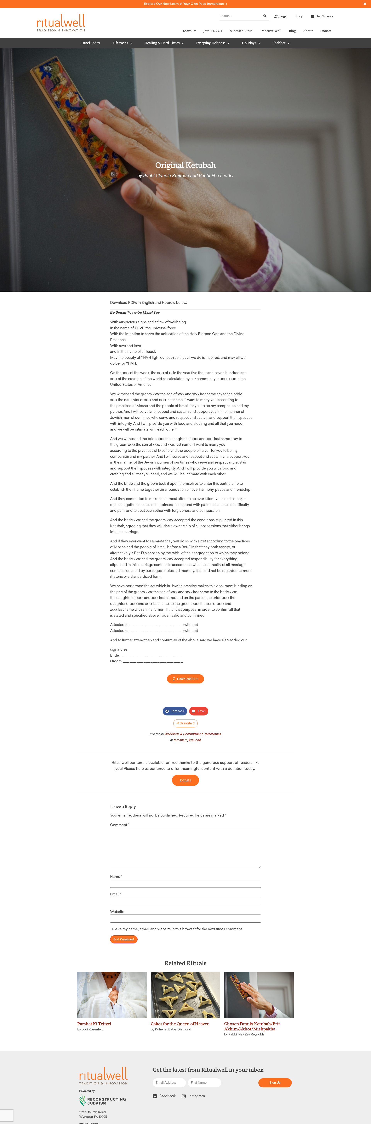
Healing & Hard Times (162, 43)
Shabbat (279, 43)
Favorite (187, 723)
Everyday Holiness (210, 43)
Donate (326, 31)
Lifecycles (120, 43)
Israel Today (90, 43)
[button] (175, 711)
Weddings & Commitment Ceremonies (193, 734)
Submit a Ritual (242, 31)
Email (115, 894)
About (308, 31)
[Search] (265, 16)
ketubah (195, 740)
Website (117, 912)
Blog (292, 31)
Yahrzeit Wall (271, 31)
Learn (187, 31)
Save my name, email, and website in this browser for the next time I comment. (178, 929)
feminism (180, 740)
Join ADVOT (212, 31)
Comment (119, 825)
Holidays (249, 43)
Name (116, 876)
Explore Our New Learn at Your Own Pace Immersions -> (185, 4)
